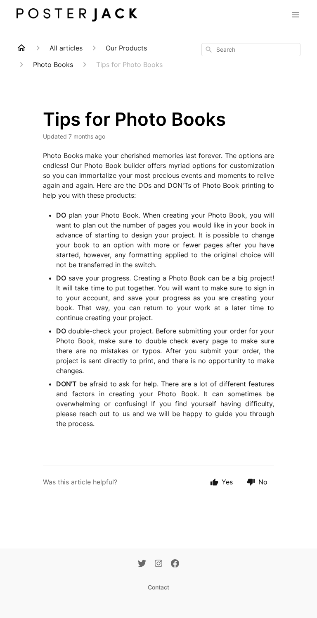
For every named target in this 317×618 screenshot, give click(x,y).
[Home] (21, 48)
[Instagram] (158, 564)
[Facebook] (175, 564)
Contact (158, 587)
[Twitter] (142, 564)
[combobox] (250, 49)
